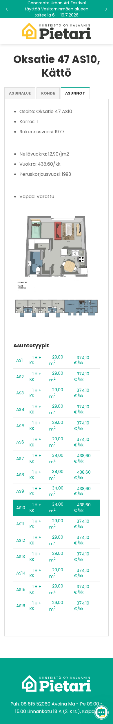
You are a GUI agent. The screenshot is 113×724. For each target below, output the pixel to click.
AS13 (20, 556)
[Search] (106, 31)
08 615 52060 (35, 704)
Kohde (48, 93)
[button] (56, 9)
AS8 (20, 475)
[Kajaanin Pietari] (56, 31)
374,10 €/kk (81, 360)
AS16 (20, 606)
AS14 (20, 573)
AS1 (19, 360)
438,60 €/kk (82, 458)
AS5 (20, 426)
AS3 (20, 393)
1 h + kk (35, 360)
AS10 (20, 508)
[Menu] (7, 31)
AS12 (20, 540)
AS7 (20, 458)
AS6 (20, 442)
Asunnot (75, 93)
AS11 (20, 524)
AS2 (20, 377)
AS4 (20, 409)
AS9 (20, 491)
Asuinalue (20, 93)
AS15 (20, 589)
